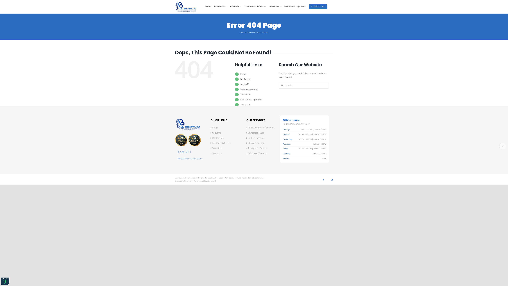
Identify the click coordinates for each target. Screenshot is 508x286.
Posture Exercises (256, 138)
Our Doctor (245, 79)
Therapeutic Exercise (258, 148)
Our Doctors (217, 138)
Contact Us (245, 104)
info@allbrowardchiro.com (190, 158)
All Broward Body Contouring (261, 127)
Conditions (245, 94)
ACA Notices (229, 178)
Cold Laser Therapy (257, 153)
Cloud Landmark (209, 181)
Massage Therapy (256, 143)
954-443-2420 (184, 152)
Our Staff (244, 84)
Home (242, 32)
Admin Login (218, 178)
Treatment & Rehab (249, 89)
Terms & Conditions (255, 178)
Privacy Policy (241, 178)
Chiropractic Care (256, 132)
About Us (216, 132)
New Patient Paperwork (251, 99)
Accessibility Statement (183, 181)
